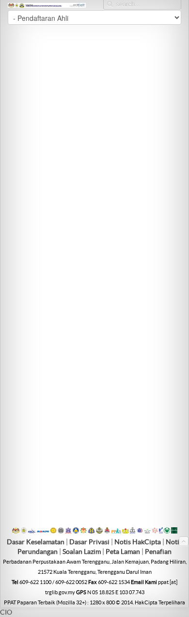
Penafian (158, 551)
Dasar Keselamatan (35, 542)
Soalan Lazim (82, 551)
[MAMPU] (43, 531)
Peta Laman (124, 551)
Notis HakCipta (137, 542)
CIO (6, 612)
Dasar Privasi (89, 542)
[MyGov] (16, 531)
